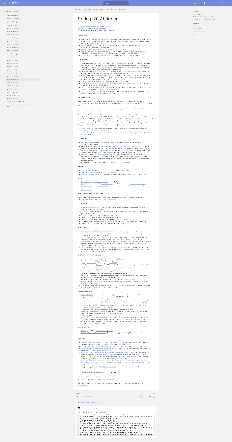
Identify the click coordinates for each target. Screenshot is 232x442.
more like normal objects (111, 133)
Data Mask (84, 81)
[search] (116, 3)
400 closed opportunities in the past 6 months (128, 83)
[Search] (104, 3)
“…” (149, 346)
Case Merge (84, 331)
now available (100, 215)
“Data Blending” (89, 275)
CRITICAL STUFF (83, 35)
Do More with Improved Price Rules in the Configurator (97, 231)
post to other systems (102, 146)
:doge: (121, 342)
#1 (152, 408)
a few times (102, 43)
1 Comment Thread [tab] (83, 402)
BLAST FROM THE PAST (85, 327)
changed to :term (105, 221)
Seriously (128, 344)
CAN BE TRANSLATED (115, 63)
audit (105, 53)
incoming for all (95, 45)
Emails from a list (94, 172)
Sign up (216, 3)
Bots (82, 184)
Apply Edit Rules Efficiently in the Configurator (94, 237)
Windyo (212, 17)
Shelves (198, 3)
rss (123, 103)
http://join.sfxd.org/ (83, 385)
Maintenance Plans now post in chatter (92, 311)
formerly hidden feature (89, 128)
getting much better (121, 281)
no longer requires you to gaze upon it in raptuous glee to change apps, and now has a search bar (121, 71)
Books (207, 3)
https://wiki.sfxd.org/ (96, 376)
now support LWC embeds (130, 219)
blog (120, 103)
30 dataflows (112, 269)
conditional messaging (107, 184)
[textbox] (147, 424)
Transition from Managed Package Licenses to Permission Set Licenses (102, 247)
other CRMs (112, 263)
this (119, 333)
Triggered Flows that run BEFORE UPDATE (131, 109)
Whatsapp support (86, 186)
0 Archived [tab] (94, 402)
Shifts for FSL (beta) (87, 295)
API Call (90, 223)
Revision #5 (198, 14)
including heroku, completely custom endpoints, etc (125, 146)
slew (83, 263)
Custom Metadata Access (105, 55)
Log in (226, 3)
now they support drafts (109, 172)
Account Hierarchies (87, 142)
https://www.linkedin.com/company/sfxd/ (102, 379)
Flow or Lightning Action (126, 279)
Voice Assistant (110, 75)
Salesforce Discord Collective (89, 26)
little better (108, 271)
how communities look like (114, 162)
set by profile (102, 63)
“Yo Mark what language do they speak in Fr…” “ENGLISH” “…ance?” (105, 346)
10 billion (97, 261)
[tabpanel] (116, 423)
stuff (133, 103)
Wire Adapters (85, 211)
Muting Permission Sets (88, 51)
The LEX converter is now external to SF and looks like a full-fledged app (106, 352)
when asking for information (138, 184)
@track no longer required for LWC (91, 207)
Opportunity (99, 265)
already (90, 43)
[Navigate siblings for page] (107, 9)
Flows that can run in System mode (108, 109)
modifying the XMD (100, 281)
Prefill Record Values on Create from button (93, 333)
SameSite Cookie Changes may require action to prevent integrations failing (103, 49)
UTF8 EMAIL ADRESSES (88, 170)
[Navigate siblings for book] (85, 9)
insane (129, 103)
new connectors (91, 263)
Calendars (84, 215)
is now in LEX (105, 197)
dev (120, 217)
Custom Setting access (88, 55)
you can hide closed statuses (104, 331)
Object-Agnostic (86, 111)
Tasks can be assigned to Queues (91, 87)
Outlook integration (86, 91)
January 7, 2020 (108, 39)
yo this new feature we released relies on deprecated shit (102, 348)
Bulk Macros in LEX (86, 190)
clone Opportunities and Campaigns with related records (105, 67)
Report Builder (85, 154)
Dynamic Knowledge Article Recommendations (94, 182)
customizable (110, 215)
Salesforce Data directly (107, 273)
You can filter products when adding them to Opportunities (98, 199)
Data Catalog (120, 259)
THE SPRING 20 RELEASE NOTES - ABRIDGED (92, 28)
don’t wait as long (103, 186)
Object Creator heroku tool (108, 367)
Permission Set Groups (110, 51)
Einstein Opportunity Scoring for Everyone (93, 83)
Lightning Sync (99, 91)
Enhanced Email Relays (87, 174)
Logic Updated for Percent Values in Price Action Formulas (98, 241)
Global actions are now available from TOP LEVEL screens (100, 317)
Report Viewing (102, 154)
